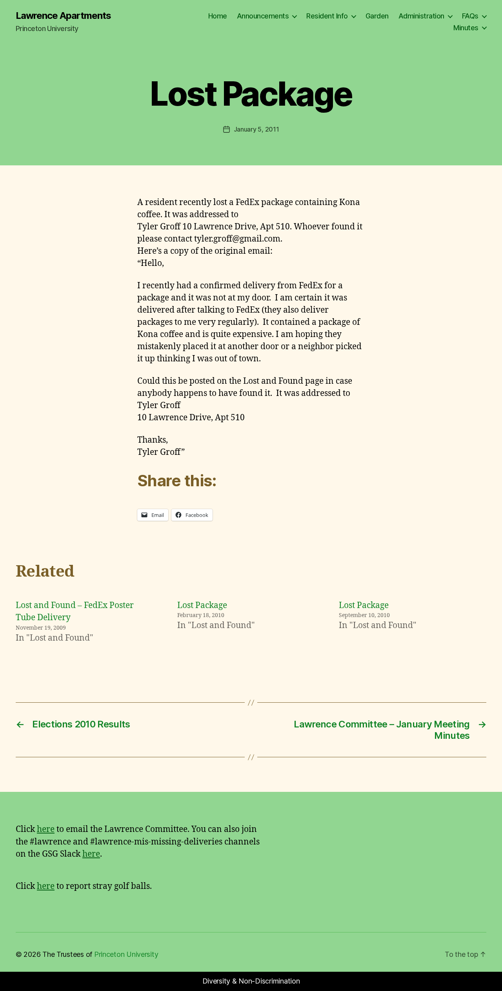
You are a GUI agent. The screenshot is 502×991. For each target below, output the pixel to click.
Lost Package (202, 605)
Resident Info (327, 16)
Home (217, 16)
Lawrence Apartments (63, 15)
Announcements (263, 16)
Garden (377, 16)
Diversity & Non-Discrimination (251, 981)
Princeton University (126, 954)
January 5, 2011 (256, 129)
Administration (421, 16)
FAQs (470, 16)
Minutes (465, 28)
